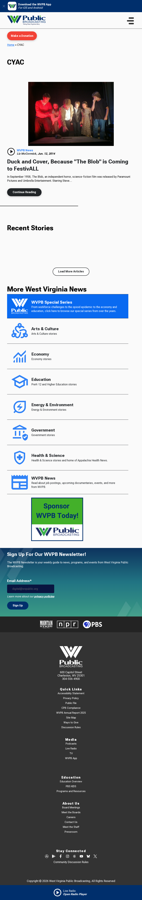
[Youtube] (81, 856)
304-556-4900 (71, 679)
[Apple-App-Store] (46, 856)
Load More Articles (71, 271)
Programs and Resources (71, 791)
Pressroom (71, 831)
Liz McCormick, (27, 153)
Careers (71, 817)
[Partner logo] (46, 624)
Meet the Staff (71, 827)
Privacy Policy (71, 698)
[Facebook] (60, 856)
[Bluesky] (88, 856)
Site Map (71, 717)
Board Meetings (71, 807)
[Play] (11, 152)
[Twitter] (95, 856)
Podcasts (71, 743)
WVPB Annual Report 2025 (71, 712)
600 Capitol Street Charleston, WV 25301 (71, 674)
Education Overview (71, 781)
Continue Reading (24, 192)
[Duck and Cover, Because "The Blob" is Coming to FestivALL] (71, 114)
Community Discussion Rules (71, 862)
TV (71, 753)
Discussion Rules (71, 727)
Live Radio (71, 748)
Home (10, 45)
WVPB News (25, 150)
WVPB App (71, 758)
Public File (71, 703)
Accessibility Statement (71, 693)
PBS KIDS (71, 786)
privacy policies (44, 596)
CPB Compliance (71, 708)
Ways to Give (71, 722)
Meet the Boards (71, 812)
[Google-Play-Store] (53, 856)
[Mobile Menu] (130, 20)
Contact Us (71, 822)
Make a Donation (22, 35)
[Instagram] (67, 856)
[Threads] (74, 856)
